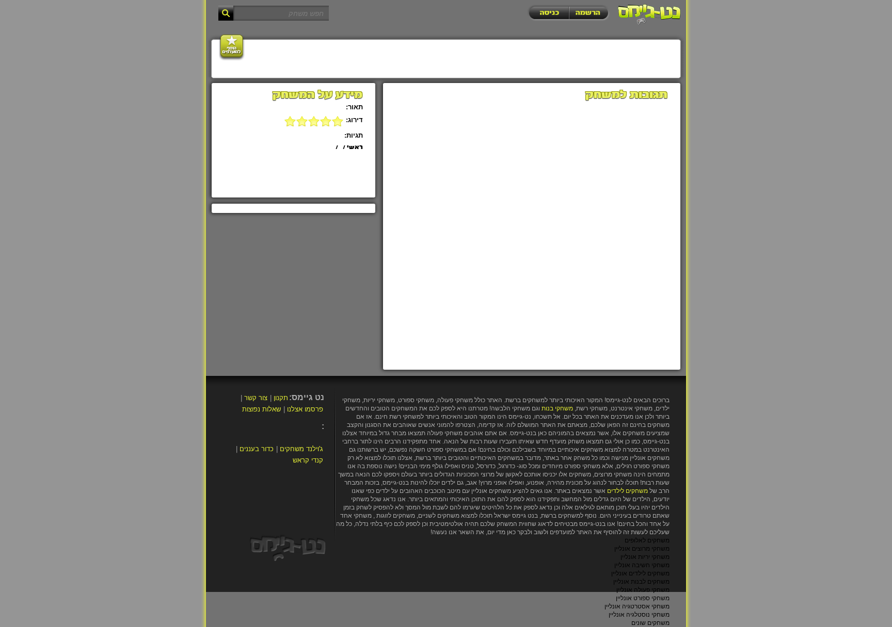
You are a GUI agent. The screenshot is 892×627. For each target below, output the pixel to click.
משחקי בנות (557, 408)
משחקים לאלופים (647, 540)
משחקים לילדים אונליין (640, 573)
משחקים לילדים (627, 490)
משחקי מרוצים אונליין (642, 548)
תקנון (281, 398)
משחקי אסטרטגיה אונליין (637, 606)
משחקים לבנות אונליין (641, 581)
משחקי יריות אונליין (645, 556)
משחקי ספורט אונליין (643, 598)
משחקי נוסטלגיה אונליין (639, 614)
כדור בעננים (257, 449)
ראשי (355, 147)
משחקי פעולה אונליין (643, 589)
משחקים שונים (650, 622)
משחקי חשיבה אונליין (642, 565)
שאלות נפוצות (261, 409)
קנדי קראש (308, 460)
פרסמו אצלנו (305, 409)
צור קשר (255, 398)
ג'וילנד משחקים (301, 449)
